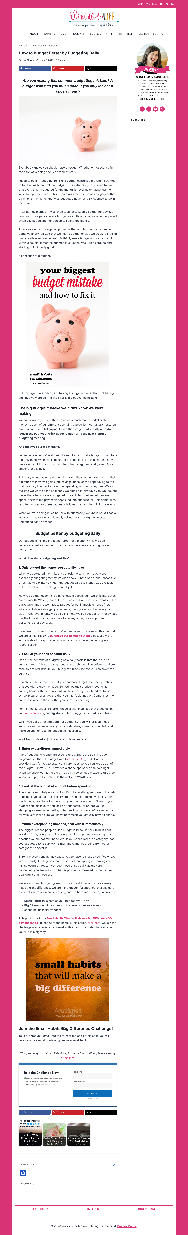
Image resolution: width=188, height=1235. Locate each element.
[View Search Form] (162, 33)
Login (112, 1164)
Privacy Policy (127, 1226)
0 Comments (62, 60)
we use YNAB (75, 759)
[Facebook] (160, 3)
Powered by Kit (92, 1099)
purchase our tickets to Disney (71, 635)
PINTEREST (93, 1209)
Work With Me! (147, 3)
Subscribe (92, 1093)
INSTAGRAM (146, 1209)
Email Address (79, 1081)
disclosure (67, 1058)
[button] (113, 99)
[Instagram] (172, 3)
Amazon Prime (34, 713)
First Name (77, 1071)
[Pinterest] (166, 3)
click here (94, 922)
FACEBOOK (40, 1209)
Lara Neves (28, 60)
